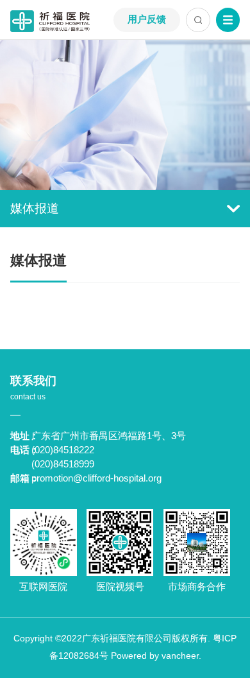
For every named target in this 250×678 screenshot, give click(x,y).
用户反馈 (147, 19)
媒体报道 (34, 208)
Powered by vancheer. (156, 656)
